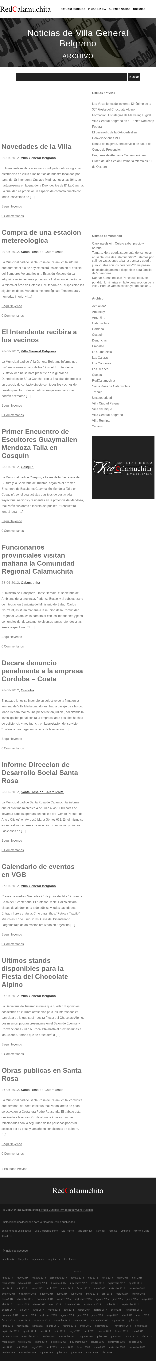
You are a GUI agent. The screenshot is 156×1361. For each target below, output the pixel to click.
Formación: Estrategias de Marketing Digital (121, 115)
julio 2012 (134, 1320)
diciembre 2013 (134, 1310)
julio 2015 (118, 1299)
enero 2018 (41, 1283)
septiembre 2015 (83, 1299)
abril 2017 (51, 1288)
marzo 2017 (66, 1288)
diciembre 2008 (117, 1347)
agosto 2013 (67, 1315)
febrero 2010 (24, 1342)
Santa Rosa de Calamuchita (42, 251)
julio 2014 (24, 1310)
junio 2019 (7, 1277)
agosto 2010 (86, 1336)
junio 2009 (21, 1347)
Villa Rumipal (101, 420)
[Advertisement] (30, 112)
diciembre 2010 (10, 1336)
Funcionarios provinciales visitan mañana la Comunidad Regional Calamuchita (38, 559)
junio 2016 (76, 1293)
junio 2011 (59, 1331)
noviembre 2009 (78, 1342)
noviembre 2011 (123, 1326)
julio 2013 (83, 1315)
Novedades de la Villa (36, 146)
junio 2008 (76, 1352)
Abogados (23, 1259)
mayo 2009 (37, 1347)
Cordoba (27, 690)
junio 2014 (38, 1310)
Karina (96, 277)
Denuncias (99, 340)
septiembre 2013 (48, 1315)
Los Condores (101, 363)
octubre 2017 (97, 1283)
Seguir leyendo (12, 206)
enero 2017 (99, 1288)
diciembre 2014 (72, 1304)
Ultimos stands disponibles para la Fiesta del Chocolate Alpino (35, 972)
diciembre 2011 (103, 1326)
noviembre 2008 (137, 1347)
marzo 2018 (8, 1283)
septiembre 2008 (27, 1352)
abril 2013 (127, 1315)
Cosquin (27, 467)
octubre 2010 (48, 1336)
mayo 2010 (132, 1336)
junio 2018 (107, 1277)
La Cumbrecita (102, 352)
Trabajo (97, 392)
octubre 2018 (39, 1277)
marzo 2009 (66, 1347)
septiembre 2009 (116, 1342)
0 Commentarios (13, 216)
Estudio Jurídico (73, 9)
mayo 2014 (54, 1310)
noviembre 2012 (62, 1320)
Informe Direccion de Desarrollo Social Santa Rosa (40, 773)
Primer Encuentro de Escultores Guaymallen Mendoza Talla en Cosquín (39, 443)
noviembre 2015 (45, 1299)
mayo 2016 (92, 1293)
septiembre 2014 (130, 1304)
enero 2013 (24, 1320)
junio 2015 (132, 1299)
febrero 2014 (100, 1310)
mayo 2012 (23, 1326)
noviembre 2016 (137, 1288)
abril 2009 (51, 1347)
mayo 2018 (122, 1277)
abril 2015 (7, 1304)
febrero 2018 (24, 1283)
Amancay (98, 311)
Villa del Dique (102, 409)
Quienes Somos (120, 9)
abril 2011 (89, 1331)
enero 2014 (117, 1310)
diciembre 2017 (58, 1283)
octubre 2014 (111, 1304)
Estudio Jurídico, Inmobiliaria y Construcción (66, 1209)
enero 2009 (99, 1347)
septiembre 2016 (27, 1293)
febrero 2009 (83, 1347)
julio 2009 (7, 1347)
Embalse (98, 346)
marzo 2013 (142, 1315)
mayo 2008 (92, 1352)
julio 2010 (102, 1336)
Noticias (139, 9)
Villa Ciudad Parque (105, 403)
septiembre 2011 (10, 1331)
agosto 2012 (119, 1320)
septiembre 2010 (67, 1336)
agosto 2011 (29, 1331)
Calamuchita (30, 582)
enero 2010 (41, 1342)
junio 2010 (116, 1336)
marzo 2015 (22, 1304)
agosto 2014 (8, 1310)
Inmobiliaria (97, 9)
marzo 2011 (105, 1331)
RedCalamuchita (103, 380)
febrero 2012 (69, 1326)
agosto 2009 (135, 1342)
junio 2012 (7, 1326)
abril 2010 (147, 1336)
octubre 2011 (142, 1326)
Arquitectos (54, 1259)
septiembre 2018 (58, 1277)
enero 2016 (8, 1299)
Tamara (97, 252)
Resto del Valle (141, 1230)
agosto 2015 (102, 1299)
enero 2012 (85, 1326)
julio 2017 (7, 1288)
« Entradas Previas (14, 1168)
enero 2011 (137, 1331)
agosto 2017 (135, 1283)
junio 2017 (21, 1288)
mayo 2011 (75, 1331)
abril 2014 (69, 1310)
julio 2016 (62, 1293)
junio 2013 (97, 1315)
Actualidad (99, 306)
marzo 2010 (8, 1342)
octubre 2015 (64, 1299)
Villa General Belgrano (38, 158)
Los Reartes (100, 369)
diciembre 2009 (58, 1342)
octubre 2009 (97, 1342)
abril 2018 (137, 1277)
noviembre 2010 (29, 1336)
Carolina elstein (102, 243)
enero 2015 (55, 1304)
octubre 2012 (81, 1320)
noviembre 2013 (10, 1315)
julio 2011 (45, 1331)
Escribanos (70, 1259)
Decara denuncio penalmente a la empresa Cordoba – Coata (42, 671)
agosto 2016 (46, 1293)
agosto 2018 (77, 1277)
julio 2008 (62, 1352)
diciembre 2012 (42, 1320)
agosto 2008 (46, 1352)
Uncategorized (102, 397)
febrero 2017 (83, 1288)
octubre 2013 (29, 1315)
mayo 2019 (23, 1277)
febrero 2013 (8, 1320)
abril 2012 (37, 1326)
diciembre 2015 (25, 1299)
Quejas (97, 374)
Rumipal (100, 1230)
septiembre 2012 (99, 1320)
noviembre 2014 (92, 1304)
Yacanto (97, 426)
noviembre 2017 (78, 1283)
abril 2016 (107, 1293)
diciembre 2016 (117, 1288)
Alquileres (7, 1236)
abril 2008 (107, 1352)
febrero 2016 (138, 1293)
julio (95, 265)
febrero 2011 (121, 1331)
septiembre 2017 (116, 1283)
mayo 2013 (112, 1315)
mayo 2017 (37, 1288)
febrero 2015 (39, 1304)
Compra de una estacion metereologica (41, 236)
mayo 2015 (147, 1299)
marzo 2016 (122, 1293)
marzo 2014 (84, 1310)
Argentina (98, 317)
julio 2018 (93, 1277)
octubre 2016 (8, 1293)
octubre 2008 (8, 1352)
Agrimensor (38, 1259)
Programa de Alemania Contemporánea (119, 155)
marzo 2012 (52, 1326)
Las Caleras (100, 357)
